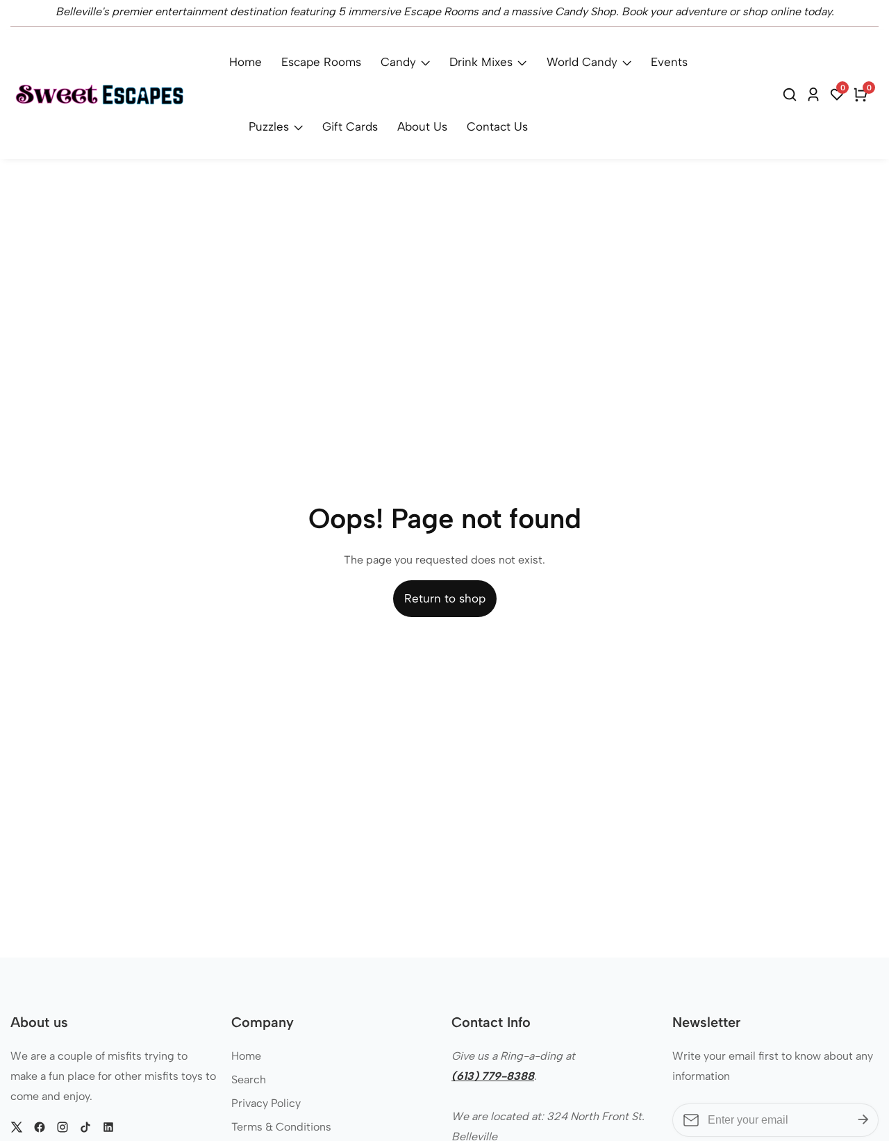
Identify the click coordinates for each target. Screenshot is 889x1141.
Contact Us (497, 126)
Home (245, 62)
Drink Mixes (481, 62)
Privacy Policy (266, 1103)
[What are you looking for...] (791, 94)
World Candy (582, 62)
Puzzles (269, 126)
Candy (398, 62)
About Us (422, 126)
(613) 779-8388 (492, 1076)
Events (669, 62)
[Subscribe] (863, 1120)
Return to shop (444, 598)
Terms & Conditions (281, 1126)
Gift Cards (350, 126)
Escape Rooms (321, 62)
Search (248, 1079)
